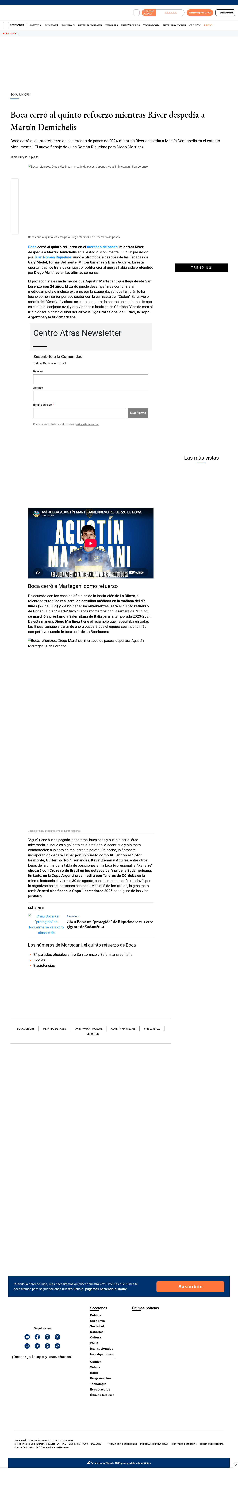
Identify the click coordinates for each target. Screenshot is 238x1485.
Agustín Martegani (123, 1028)
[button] (15, 183)
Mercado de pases (54, 1028)
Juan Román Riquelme (88, 1028)
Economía (51, 25)
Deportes (111, 25)
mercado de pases (102, 247)
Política (35, 25)
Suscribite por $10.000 (200, 12)
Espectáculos (130, 25)
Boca (32, 247)
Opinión (195, 25)
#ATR (94, 1343)
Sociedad (68, 25)
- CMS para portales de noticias (122, 1463)
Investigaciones (174, 25)
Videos (95, 1367)
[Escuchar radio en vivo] (170, 12)
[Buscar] (136, 12)
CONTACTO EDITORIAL (212, 1444)
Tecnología (151, 25)
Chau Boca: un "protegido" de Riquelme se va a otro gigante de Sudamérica (110, 924)
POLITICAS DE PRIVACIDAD (154, 1444)
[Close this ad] (235, 1465)
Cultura (95, 1337)
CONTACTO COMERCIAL (184, 1444)
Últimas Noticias (102, 1395)
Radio (208, 25)
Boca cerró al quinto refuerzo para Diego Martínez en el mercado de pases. (74, 237)
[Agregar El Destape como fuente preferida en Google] (152, 157)
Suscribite (190, 1286)
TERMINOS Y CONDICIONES (123, 1444)
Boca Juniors (25, 1028)
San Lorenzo (152, 1028)
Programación (100, 1378)
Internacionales (90, 25)
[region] (119, 65)
